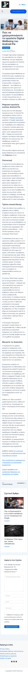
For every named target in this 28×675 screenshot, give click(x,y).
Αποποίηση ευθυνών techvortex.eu (11, 651)
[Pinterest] (16, 661)
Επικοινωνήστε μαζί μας (8, 654)
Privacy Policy (5, 649)
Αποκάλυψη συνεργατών (8, 656)
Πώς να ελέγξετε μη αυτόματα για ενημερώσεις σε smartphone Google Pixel (13, 462)
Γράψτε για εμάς (5, 658)
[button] (2, 11)
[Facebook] (11, 661)
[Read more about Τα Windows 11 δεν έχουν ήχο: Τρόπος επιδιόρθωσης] (14, 531)
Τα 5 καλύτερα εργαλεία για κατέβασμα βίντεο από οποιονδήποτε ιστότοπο (14, 453)
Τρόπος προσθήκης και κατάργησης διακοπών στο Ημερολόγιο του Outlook (11, 472)
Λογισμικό (6, 48)
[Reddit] (14, 661)
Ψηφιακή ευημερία (15, 118)
